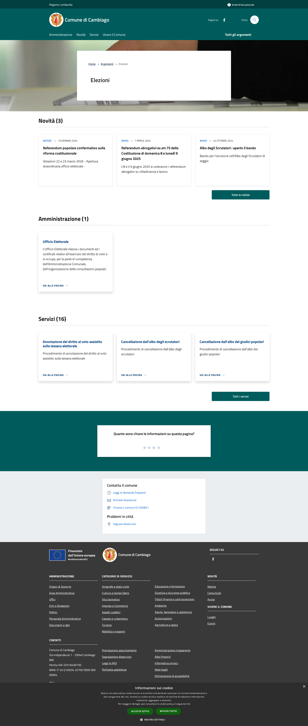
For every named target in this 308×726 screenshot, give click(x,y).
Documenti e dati (59, 625)
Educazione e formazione (170, 586)
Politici (53, 612)
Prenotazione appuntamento (119, 650)
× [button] (304, 686)
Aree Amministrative (62, 593)
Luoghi (211, 617)
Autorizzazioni (163, 618)
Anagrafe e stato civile (115, 586)
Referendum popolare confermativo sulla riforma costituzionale (74, 150)
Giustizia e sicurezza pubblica (172, 593)
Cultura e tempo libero (115, 593)
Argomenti (107, 64)
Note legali (161, 669)
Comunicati (214, 593)
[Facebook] (222, 19)
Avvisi (125, 140)
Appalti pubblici (111, 612)
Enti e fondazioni (59, 606)
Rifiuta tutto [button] (168, 711)
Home (92, 64)
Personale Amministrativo (65, 618)
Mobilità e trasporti (113, 631)
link (188, 703)
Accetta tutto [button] (140, 711)
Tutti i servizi (241, 396)
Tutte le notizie (241, 195)
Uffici (52, 599)
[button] (154, 719)
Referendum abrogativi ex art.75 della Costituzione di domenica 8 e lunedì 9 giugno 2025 (149, 153)
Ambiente (160, 605)
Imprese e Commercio (115, 606)
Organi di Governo (60, 586)
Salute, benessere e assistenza (173, 612)
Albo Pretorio (163, 657)
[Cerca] (254, 19)
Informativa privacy (166, 663)
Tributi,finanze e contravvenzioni (174, 599)
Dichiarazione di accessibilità (172, 676)
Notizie (47, 140)
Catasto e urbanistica (115, 618)
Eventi (211, 623)
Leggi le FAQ (109, 663)
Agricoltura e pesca (166, 625)
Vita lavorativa (111, 599)
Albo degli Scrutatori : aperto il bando (228, 148)
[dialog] (154, 704)
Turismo (107, 625)
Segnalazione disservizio (116, 657)
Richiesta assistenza (114, 669)
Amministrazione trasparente (172, 650)
